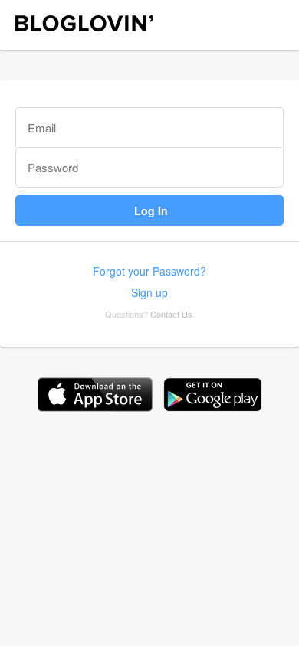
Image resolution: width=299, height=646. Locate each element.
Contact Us (171, 314)
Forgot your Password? (149, 271)
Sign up (149, 292)
